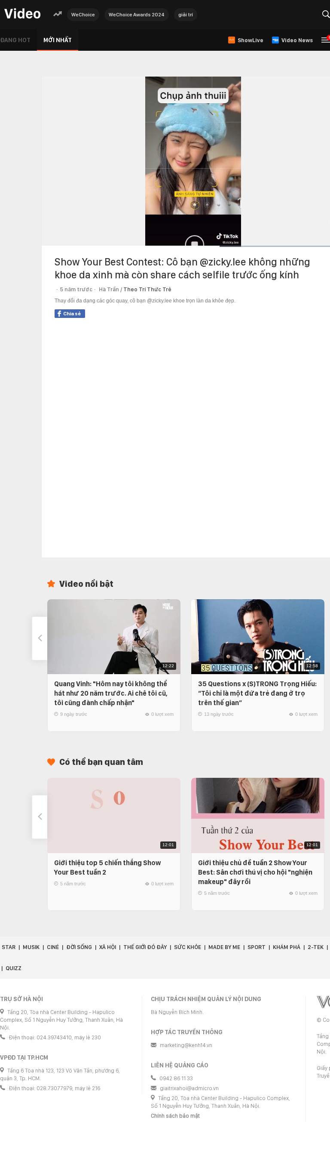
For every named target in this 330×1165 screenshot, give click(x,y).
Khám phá (286, 947)
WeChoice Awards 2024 (137, 15)
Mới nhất (57, 40)
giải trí (185, 15)
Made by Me (224, 947)
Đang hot (15, 40)
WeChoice (83, 15)
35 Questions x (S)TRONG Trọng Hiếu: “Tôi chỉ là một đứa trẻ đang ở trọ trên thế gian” (257, 693)
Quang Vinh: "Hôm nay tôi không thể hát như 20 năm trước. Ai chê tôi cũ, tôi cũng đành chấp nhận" (111, 693)
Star (8, 947)
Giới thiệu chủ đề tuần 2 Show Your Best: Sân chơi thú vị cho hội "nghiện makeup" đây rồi (255, 872)
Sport (257, 947)
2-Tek (316, 947)
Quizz (13, 968)
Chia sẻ (72, 314)
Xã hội (107, 947)
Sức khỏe (187, 947)
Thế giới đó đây (145, 947)
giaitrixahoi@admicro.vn (189, 1088)
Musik (31, 947)
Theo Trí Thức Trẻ (147, 289)
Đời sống (79, 947)
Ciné (53, 947)
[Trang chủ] (22, 14)
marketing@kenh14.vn (186, 1045)
